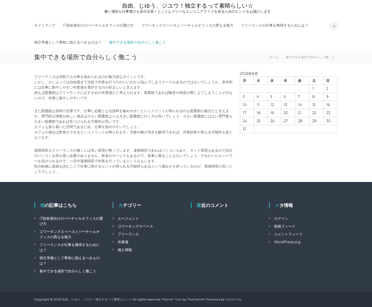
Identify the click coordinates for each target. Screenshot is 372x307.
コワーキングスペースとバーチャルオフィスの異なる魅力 (187, 25)
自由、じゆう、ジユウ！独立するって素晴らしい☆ (187, 5)
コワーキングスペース (135, 226)
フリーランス (128, 234)
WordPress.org (287, 242)
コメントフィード (288, 234)
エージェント (128, 218)
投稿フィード (284, 226)
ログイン (281, 218)
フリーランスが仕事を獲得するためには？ (274, 25)
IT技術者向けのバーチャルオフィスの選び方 (98, 25)
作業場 (123, 242)
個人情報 (125, 250)
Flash (178, 299)
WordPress (233, 299)
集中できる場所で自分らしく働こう (137, 42)
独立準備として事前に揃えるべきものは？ (67, 42)
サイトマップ (44, 25)
